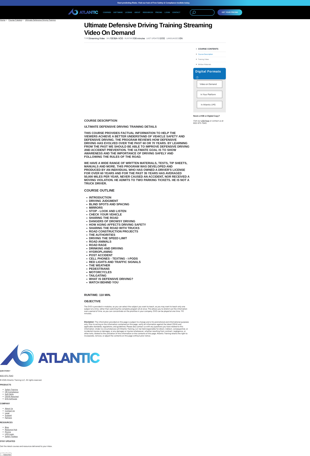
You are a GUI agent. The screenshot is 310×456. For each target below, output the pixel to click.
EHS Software (11, 399)
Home (2, 20)
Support (8, 415)
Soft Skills (9, 394)
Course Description (205, 54)
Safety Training (11, 389)
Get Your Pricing (230, 12)
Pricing (8, 432)
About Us (9, 408)
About (137, 12)
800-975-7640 (6, 376)
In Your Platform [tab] (208, 94)
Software (118, 12)
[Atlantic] (83, 12)
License (128, 12)
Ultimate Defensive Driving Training (40, 20)
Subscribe (7, 455)
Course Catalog (15, 20)
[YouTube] (11, 451)
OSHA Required (12, 396)
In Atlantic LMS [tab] (208, 104)
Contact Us (10, 411)
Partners (8, 418)
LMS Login (9, 434)
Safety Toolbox (11, 436)
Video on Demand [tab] (208, 84)
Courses (107, 12)
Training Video (203, 59)
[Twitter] (8, 451)
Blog (7, 427)
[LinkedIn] (1, 451)
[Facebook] (5, 451)
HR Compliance (12, 392)
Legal (7, 413)
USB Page (205, 121)
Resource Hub (11, 429)
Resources (148, 12)
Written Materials (204, 64)
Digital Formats (208, 71)
